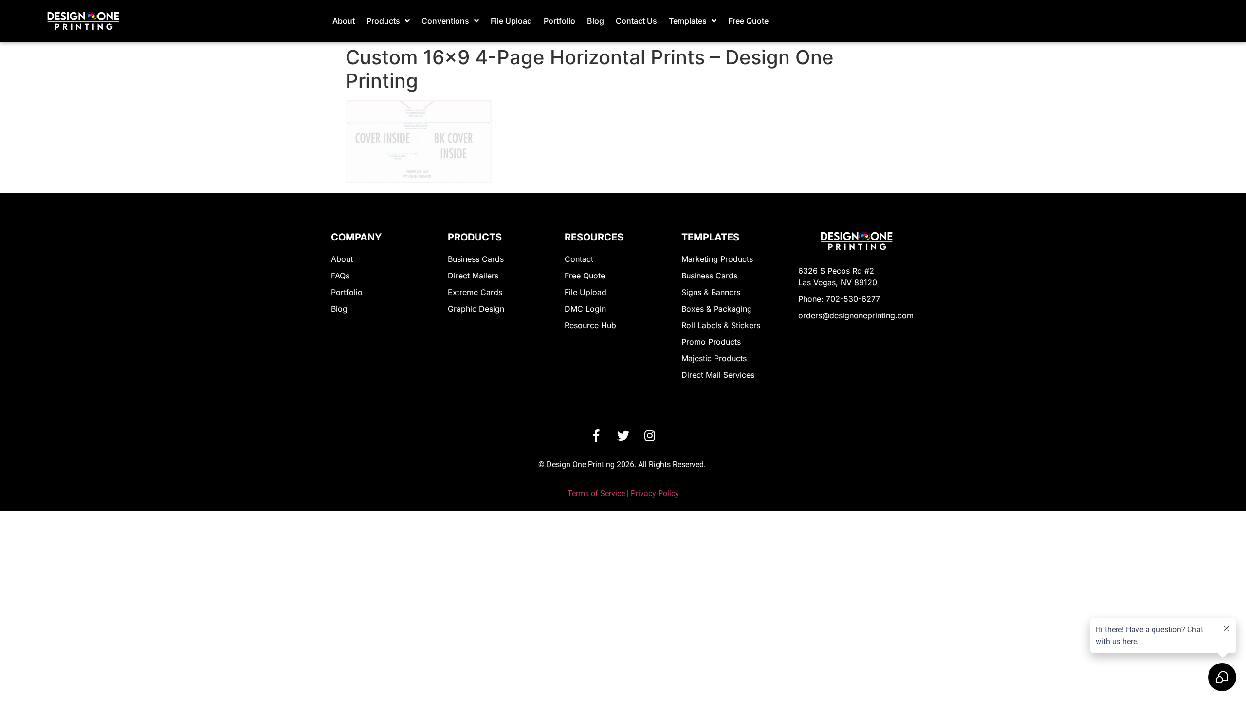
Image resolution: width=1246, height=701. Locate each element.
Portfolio (559, 21)
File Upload (511, 21)
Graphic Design (476, 309)
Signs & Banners (710, 292)
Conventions (445, 21)
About (343, 21)
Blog (595, 21)
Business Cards (476, 259)
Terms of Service (596, 493)
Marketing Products (717, 259)
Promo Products (711, 342)
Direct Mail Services (717, 375)
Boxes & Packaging (716, 309)
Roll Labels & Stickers (720, 325)
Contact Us (636, 21)
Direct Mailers (473, 275)
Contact (579, 259)
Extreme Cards (475, 292)
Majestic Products (714, 358)
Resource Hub (590, 325)
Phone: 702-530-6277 (839, 299)
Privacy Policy (655, 493)
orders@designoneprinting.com (856, 315)
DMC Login (585, 309)
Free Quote (748, 21)
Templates (688, 21)
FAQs (340, 275)
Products (383, 21)
